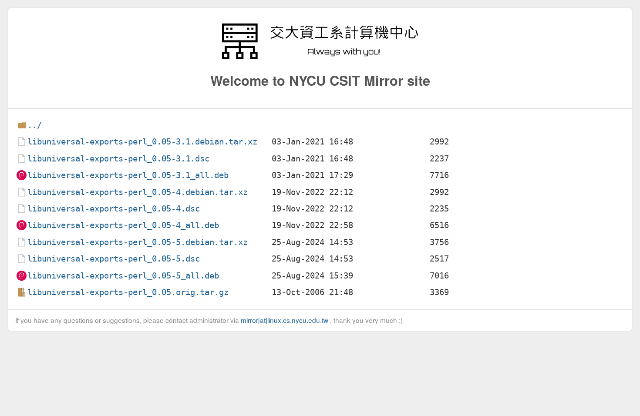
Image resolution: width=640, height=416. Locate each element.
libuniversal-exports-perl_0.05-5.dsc (113, 259)
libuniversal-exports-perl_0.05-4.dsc (113, 209)
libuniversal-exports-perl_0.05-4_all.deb (123, 225)
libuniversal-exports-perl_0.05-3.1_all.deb (128, 175)
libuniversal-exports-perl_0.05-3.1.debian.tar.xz (142, 142)
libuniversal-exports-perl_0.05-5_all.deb (123, 276)
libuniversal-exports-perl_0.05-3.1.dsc (118, 159)
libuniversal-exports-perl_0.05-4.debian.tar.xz (137, 192)
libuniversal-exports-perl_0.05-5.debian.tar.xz (137, 242)
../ (34, 125)
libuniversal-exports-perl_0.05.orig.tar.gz (128, 292)
